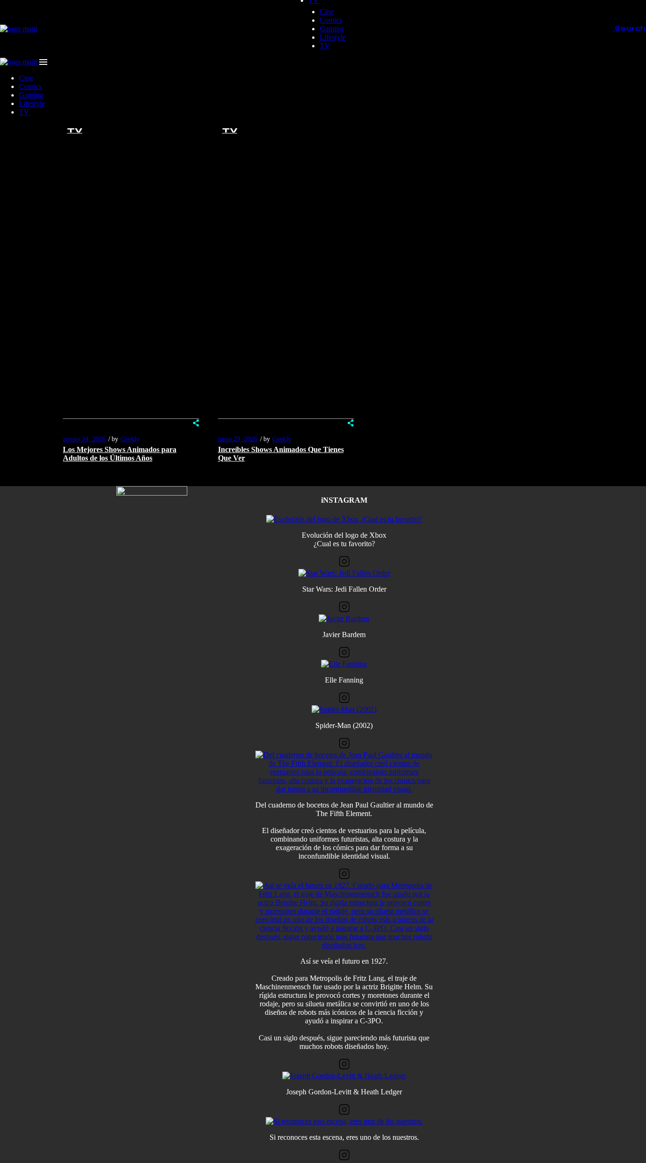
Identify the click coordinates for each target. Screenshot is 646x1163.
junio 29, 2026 (237, 439)
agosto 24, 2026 (84, 439)
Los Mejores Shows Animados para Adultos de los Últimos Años (119, 453)
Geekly (130, 439)
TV (74, 130)
